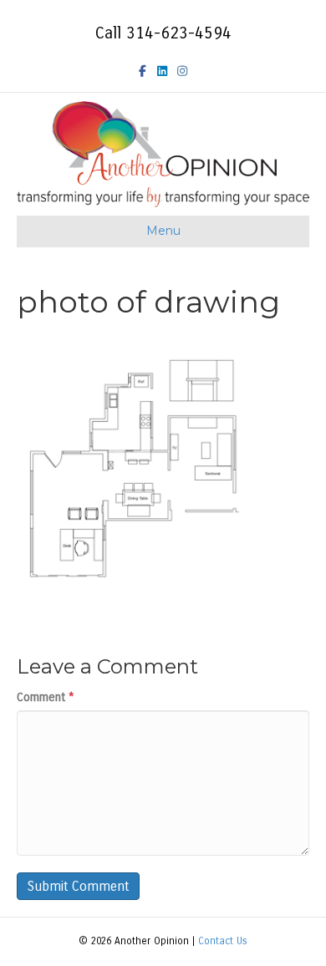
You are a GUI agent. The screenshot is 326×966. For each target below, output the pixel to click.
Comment (45, 697)
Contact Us (222, 941)
